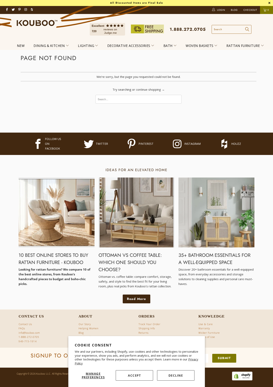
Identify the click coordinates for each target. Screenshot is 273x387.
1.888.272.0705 (188, 29)
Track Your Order (149, 324)
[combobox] (231, 29)
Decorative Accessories (129, 46)
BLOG (235, 10)
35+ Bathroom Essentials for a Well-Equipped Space (214, 259)
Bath (168, 46)
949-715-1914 (28, 341)
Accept (134, 375)
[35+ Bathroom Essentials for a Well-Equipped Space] (216, 212)
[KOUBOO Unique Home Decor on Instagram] (26, 10)
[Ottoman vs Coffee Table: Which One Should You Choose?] (136, 212)
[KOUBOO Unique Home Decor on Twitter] (13, 10)
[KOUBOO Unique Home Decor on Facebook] (7, 10)
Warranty (204, 328)
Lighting (86, 46)
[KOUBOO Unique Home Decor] (37, 21)
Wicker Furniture (209, 332)
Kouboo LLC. (43, 373)
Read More (136, 299)
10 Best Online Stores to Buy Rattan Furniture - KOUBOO (53, 259)
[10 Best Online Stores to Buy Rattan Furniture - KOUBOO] (57, 212)
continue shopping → (150, 89)
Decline (175, 375)
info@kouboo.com (29, 332)
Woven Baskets (200, 46)
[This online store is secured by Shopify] (241, 379)
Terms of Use (206, 337)
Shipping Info (146, 328)
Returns (143, 332)
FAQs (22, 328)
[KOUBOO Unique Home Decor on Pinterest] (20, 10)
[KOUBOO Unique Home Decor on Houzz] (31, 10)
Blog (81, 332)
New (21, 46)
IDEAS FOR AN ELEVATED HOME (136, 170)
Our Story (85, 324)
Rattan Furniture (243, 46)
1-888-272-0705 (29, 337)
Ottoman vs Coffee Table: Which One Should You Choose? (130, 262)
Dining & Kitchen (50, 46)
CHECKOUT (250, 10)
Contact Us (25, 324)
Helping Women (89, 328)
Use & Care (205, 324)
